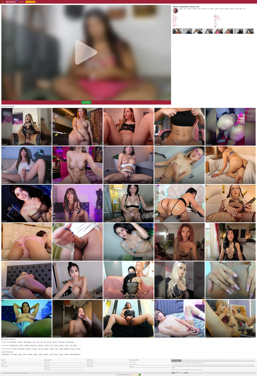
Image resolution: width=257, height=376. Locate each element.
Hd (8, 342)
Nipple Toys (28, 349)
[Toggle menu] (2, 2)
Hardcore (211, 8)
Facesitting (30, 354)
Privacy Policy (47, 362)
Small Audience (13, 342)
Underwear (181, 8)
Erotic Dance (40, 345)
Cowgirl (19, 354)
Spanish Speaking (27, 342)
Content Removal (132, 362)
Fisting (56, 349)
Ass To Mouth (14, 354)
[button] (254, 31)
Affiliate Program (90, 366)
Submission (189, 8)
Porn (208, 8)
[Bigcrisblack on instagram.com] (215, 27)
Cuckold (236, 8)
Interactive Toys (33, 345)
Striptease (46, 349)
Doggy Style (227, 8)
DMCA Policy (46, 366)
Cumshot (24, 354)
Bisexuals (55, 342)
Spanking (78, 349)
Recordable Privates (13, 345)
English (215, 18)
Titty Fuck (40, 349)
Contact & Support (132, 364)
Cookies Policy (47, 368)
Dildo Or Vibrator (21, 349)
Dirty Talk (47, 345)
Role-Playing (204, 8)
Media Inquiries (4, 366)
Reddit (2, 364)
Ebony (38, 342)
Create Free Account (31, 1)
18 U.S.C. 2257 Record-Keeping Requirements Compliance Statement (14, 373)
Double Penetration (5, 354)
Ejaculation (46, 354)
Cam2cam (21, 345)
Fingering (51, 349)
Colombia (217, 16)
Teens (34, 342)
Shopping (194, 8)
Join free (86, 102)
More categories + (75, 354)
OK (139, 374)
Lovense (66, 345)
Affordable (27, 345)
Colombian (20, 342)
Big (45, 342)
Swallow (40, 354)
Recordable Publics (70, 342)
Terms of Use (46, 364)
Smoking (61, 349)
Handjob (35, 354)
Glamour (56, 354)
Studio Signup (89, 364)
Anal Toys (73, 349)
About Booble (4, 362)
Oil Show (61, 345)
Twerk (185, 8)
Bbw (42, 342)
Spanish (219, 18)
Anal (244, 8)
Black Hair (49, 342)
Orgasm (61, 354)
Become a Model (90, 362)
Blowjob (240, 8)
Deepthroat (232, 8)
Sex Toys (198, 8)
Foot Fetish (217, 8)
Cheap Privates (61, 342)
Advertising (131, 366)
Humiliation (66, 354)
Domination (222, 8)
